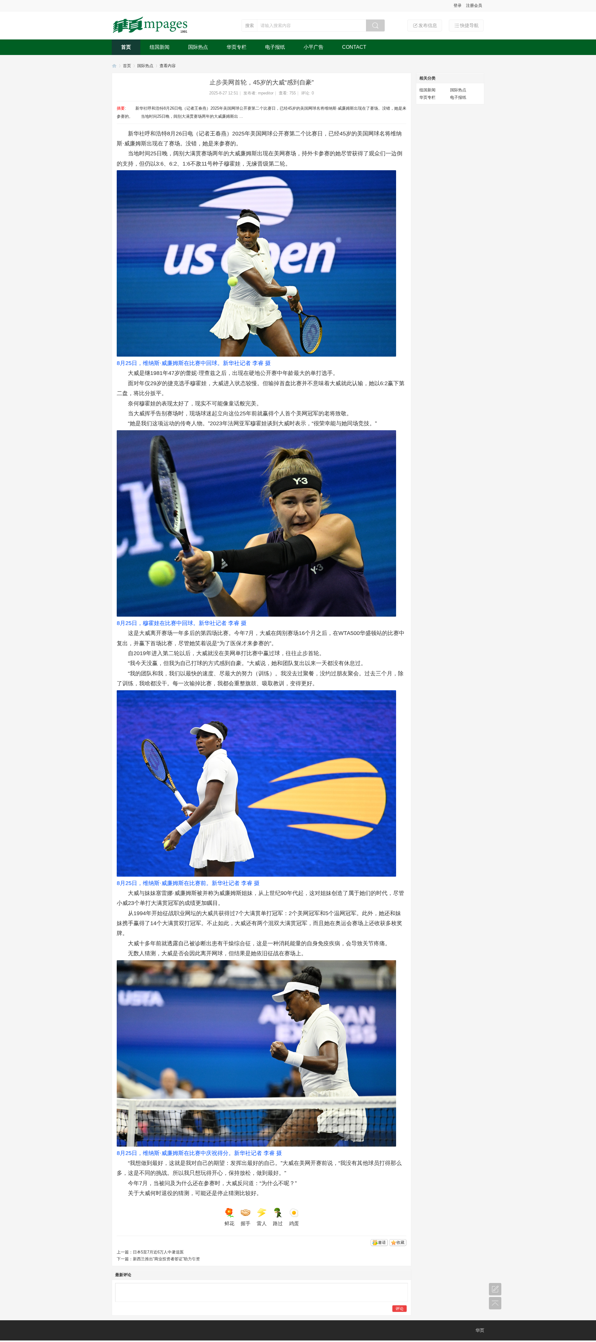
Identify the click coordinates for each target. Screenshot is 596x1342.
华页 (114, 65)
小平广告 (313, 47)
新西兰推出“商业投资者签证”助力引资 (166, 1259)
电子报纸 (275, 47)
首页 (126, 47)
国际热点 (198, 47)
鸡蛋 (294, 1223)
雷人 (262, 1223)
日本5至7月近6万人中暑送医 (158, 1252)
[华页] (151, 33)
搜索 (249, 25)
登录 (458, 5)
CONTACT (354, 47)
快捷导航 (469, 25)
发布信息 (427, 25)
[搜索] (375, 25)
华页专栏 (236, 47)
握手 (246, 1223)
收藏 (400, 1242)
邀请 (382, 1242)
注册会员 (474, 5)
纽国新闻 (159, 47)
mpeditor (265, 93)
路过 (278, 1223)
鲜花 (229, 1223)
